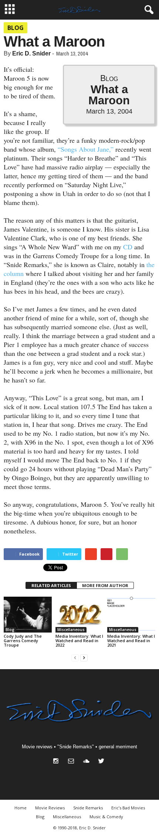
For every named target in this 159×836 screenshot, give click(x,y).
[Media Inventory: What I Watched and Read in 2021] (131, 615)
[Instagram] (57, 762)
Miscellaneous (71, 629)
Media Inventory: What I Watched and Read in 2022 (79, 640)
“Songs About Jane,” (86, 149)
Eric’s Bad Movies (128, 807)
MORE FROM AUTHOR (105, 585)
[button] (147, 10)
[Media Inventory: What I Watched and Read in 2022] (79, 615)
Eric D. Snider (31, 53)
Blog (15, 28)
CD (127, 246)
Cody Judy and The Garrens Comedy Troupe (23, 640)
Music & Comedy (106, 816)
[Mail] (72, 762)
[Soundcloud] (87, 762)
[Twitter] (102, 762)
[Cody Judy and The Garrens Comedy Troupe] (28, 615)
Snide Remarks (88, 807)
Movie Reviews (50, 807)
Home (20, 807)
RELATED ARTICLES (51, 585)
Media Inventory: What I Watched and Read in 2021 (131, 640)
